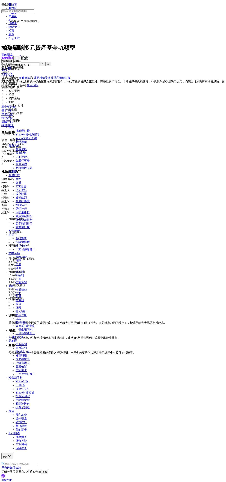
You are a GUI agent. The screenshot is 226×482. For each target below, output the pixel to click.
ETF (18, 293)
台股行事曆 (23, 160)
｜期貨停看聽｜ (25, 249)
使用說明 (32, 85)
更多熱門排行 (24, 223)
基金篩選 (21, 425)
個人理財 (21, 311)
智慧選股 (21, 149)
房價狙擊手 (23, 359)
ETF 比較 (21, 156)
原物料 (20, 275)
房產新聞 (21, 344)
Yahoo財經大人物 (26, 138)
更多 (5, 457)
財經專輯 (21, 141)
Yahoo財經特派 (25, 325)
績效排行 (21, 422)
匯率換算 (21, 437)
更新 (44, 472)
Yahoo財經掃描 (25, 392)
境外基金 (21, 418)
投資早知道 (23, 407)
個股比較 (21, 153)
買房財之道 (23, 351)
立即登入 (7, 74)
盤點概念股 (23, 399)
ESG (18, 318)
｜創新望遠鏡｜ (25, 333)
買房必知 (21, 348)
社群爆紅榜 (23, 130)
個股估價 (21, 164)
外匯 (18, 307)
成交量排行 (23, 212)
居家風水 (21, 370)
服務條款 (24, 77)
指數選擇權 (23, 242)
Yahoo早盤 (22, 381)
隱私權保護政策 (43, 77)
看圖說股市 (23, 403)
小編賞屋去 (23, 362)
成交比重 (21, 193)
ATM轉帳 (21, 444)
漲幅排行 (21, 204)
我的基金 (21, 429)
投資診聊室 (23, 396)
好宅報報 (21, 355)
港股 (18, 268)
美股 (18, 264)
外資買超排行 (24, 216)
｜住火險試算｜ (25, 373)
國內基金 (21, 414)
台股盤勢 (21, 289)
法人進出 (21, 190)
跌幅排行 (21, 208)
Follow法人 (22, 388)
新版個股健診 (24, 167)
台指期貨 (21, 238)
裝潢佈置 (21, 366)
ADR (19, 278)
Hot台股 (20, 385)
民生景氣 (21, 315)
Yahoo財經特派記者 (28, 134)
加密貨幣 (21, 282)
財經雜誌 (21, 322)
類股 (18, 182)
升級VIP (6, 479)
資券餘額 (21, 197)
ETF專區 (21, 186)
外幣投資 (21, 440)
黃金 (18, 304)
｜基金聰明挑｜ (25, 329)
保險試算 (21, 448)
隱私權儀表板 (61, 77)
